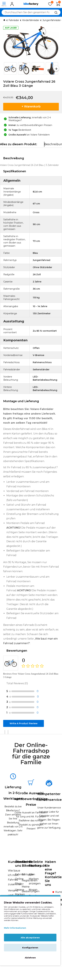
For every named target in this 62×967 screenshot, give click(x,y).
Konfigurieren (30, 947)
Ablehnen (30, 957)
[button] (6, 68)
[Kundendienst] (49, 893)
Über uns (19, 863)
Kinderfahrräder (30, 20)
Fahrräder (14, 20)
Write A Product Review (24, 723)
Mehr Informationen (15, 928)
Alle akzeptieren (30, 937)
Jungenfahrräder (51, 20)
